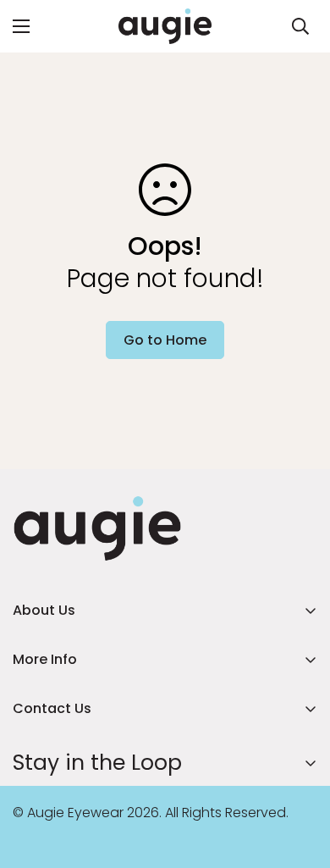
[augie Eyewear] (165, 26)
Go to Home (165, 340)
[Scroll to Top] (299, 778)
